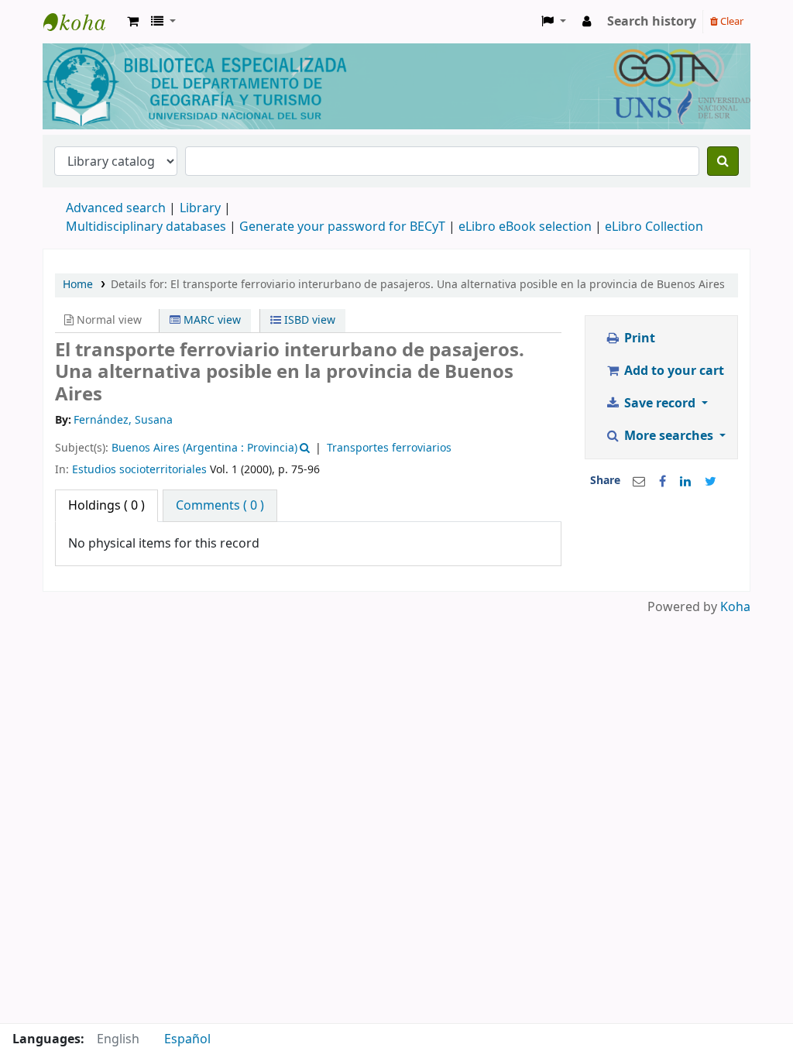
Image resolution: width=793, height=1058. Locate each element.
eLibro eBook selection (526, 227)
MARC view (210, 320)
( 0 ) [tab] (106, 505)
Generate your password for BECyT (342, 227)
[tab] (220, 505)
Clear (730, 21)
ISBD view (308, 320)
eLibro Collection (654, 227)
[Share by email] (639, 481)
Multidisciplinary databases (147, 227)
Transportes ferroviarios (389, 448)
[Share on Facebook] (662, 481)
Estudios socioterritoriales (139, 470)
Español (187, 1039)
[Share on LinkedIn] (685, 481)
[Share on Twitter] (710, 481)
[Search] (723, 161)
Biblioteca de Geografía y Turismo (82, 21)
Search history (651, 21)
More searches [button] (668, 436)
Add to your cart (672, 371)
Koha (735, 607)
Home (78, 285)
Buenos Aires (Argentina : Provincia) (204, 448)
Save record (660, 403)
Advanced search (116, 208)
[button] (133, 21)
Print (638, 338)
